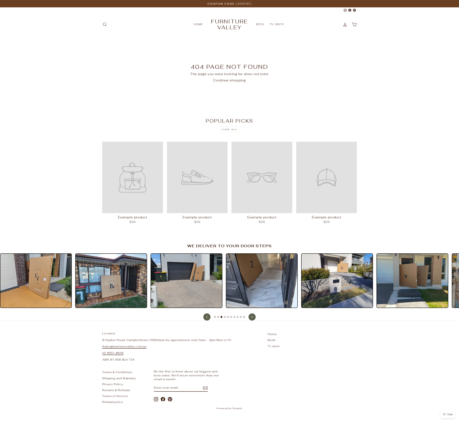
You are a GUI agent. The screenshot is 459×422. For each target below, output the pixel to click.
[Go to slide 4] (225, 317)
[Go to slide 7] (234, 317)
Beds (260, 24)
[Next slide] (252, 317)
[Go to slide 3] (221, 317)
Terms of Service (115, 396)
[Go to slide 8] (237, 317)
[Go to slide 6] (231, 317)
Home (198, 24)
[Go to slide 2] (218, 317)
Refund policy (112, 402)
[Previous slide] (206, 317)
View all (229, 129)
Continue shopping (229, 80)
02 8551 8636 (113, 353)
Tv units (277, 24)
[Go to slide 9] (241, 317)
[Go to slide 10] (244, 317)
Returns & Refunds (116, 390)
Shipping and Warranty (119, 378)
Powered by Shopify (229, 408)
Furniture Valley (229, 24)
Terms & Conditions (117, 372)
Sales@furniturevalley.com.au (124, 346)
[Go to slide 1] (215, 317)
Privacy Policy (112, 384)
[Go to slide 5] (228, 317)
